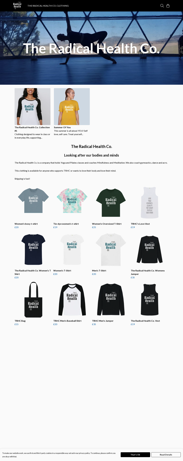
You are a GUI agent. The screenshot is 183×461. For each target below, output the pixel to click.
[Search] (162, 6)
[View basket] (168, 6)
